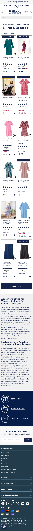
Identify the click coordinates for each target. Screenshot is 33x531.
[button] (2, 12)
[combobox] (16, 17)
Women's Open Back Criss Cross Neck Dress (24, 222)
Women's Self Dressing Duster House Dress (7, 222)
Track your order (6, 461)
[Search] (3, 18)
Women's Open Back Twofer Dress (8, 181)
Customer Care (7, 449)
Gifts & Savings (7, 483)
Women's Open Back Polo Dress (8, 139)
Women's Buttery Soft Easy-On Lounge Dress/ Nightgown (24, 99)
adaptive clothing (21, 370)
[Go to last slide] (2, 2)
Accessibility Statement (8, 472)
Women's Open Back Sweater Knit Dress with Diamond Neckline (24, 141)
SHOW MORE (16, 286)
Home (5, 24)
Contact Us (5, 455)
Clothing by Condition (9, 495)
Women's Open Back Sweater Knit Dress (24, 181)
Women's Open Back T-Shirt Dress (8, 98)
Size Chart (4, 466)
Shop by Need (6, 489)
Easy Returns (5, 464)
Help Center (5, 452)
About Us (4, 477)
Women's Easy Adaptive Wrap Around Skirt (7, 263)
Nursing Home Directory (9, 469)
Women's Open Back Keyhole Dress (8, 58)
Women (12, 24)
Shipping (4, 458)
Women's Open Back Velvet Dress (24, 58)
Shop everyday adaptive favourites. (16, 6)
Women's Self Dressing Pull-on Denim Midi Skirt (22, 263)
